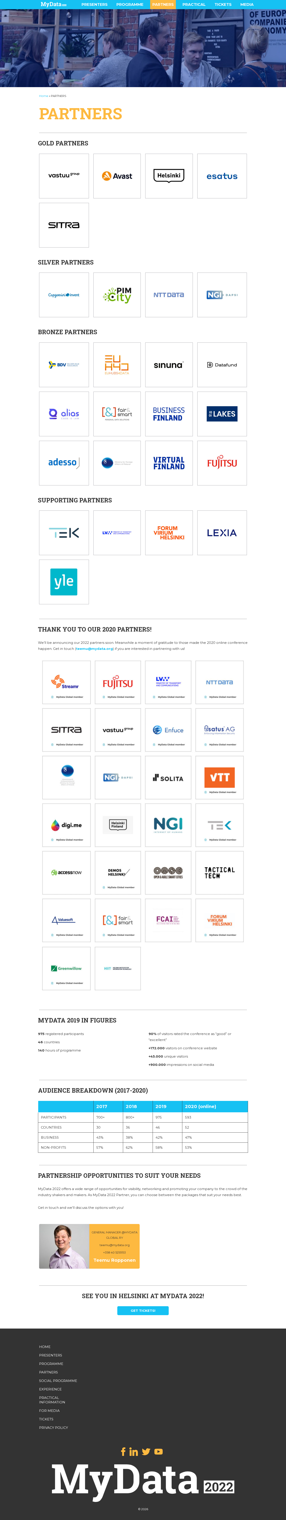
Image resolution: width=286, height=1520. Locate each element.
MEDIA (247, 4)
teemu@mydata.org (94, 649)
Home (43, 96)
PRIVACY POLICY (53, 1428)
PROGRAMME (129, 4)
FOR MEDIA (49, 1411)
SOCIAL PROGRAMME (58, 1381)
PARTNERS (163, 4)
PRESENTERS (94, 4)
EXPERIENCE (50, 1389)
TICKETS (222, 4)
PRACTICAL (194, 4)
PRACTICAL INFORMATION (52, 1400)
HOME (44, 1347)
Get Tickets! (143, 1310)
